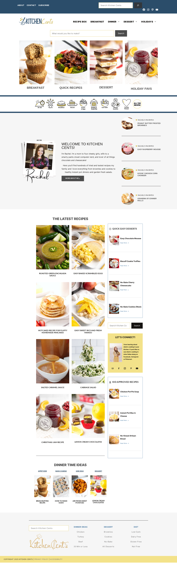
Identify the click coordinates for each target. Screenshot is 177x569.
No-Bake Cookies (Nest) (130, 307)
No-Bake (108, 542)
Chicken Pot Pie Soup (129, 392)
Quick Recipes (70, 87)
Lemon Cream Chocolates (88, 442)
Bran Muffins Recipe (42, 502)
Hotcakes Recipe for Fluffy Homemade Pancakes (52, 332)
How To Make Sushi (61, 502)
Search (121, 33)
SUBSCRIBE (43, 5)
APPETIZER (42, 471)
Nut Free (136, 546)
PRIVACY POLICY (41, 559)
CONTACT (31, 5)
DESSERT (129, 21)
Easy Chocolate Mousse (130, 238)
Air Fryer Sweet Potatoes (80, 502)
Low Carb (136, 532)
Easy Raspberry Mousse (149, 149)
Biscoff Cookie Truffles (130, 261)
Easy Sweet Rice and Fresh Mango (88, 332)
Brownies (108, 532)
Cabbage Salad (88, 387)
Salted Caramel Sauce (52, 387)
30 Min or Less (81, 546)
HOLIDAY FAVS (141, 88)
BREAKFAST (97, 21)
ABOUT (20, 5)
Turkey (80, 537)
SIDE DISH (80, 471)
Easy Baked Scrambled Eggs (88, 273)
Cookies (108, 537)
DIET (136, 527)
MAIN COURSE (61, 471)
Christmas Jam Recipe (52, 442)
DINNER (112, 21)
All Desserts (108, 546)
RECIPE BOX (80, 21)
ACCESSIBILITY (56, 559)
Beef (81, 542)
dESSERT (106, 87)
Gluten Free (136, 542)
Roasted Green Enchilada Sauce (52, 275)
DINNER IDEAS (81, 527)
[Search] (138, 5)
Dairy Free (136, 537)
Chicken (81, 532)
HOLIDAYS (147, 21)
